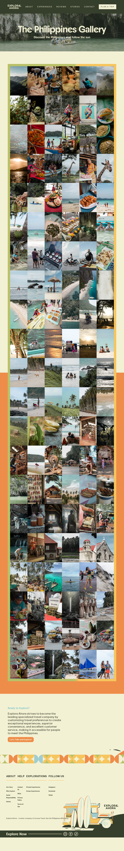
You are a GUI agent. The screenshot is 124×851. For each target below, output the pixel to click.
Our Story (9, 787)
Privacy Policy (20, 799)
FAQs (19, 794)
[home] (14, 7)
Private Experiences (33, 787)
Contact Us (20, 788)
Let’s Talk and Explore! (21, 739)
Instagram (52, 787)
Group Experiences (33, 791)
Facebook (52, 791)
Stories (8, 802)
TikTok (51, 795)
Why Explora (10, 791)
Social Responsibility (11, 796)
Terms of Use (20, 805)
